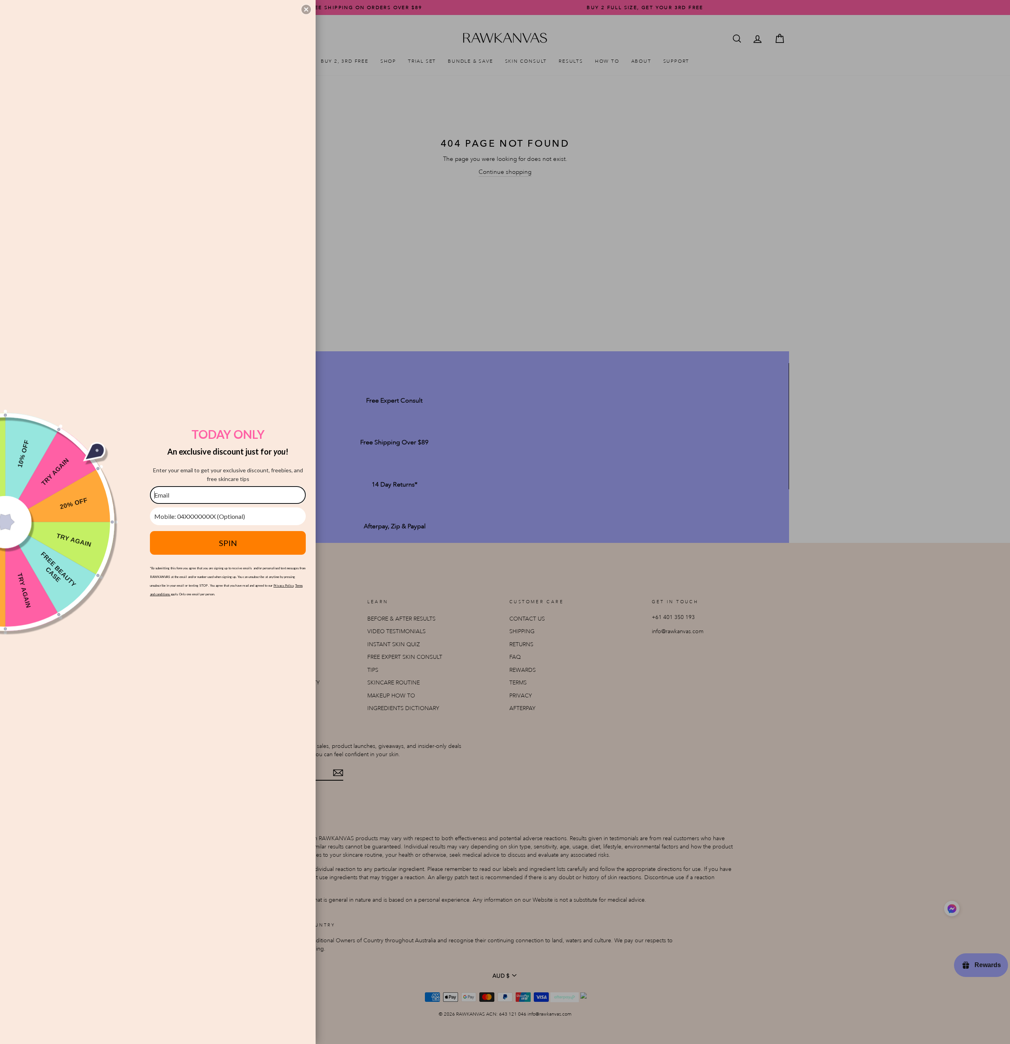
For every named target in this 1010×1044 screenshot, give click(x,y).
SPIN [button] (228, 543)
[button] (306, 9)
